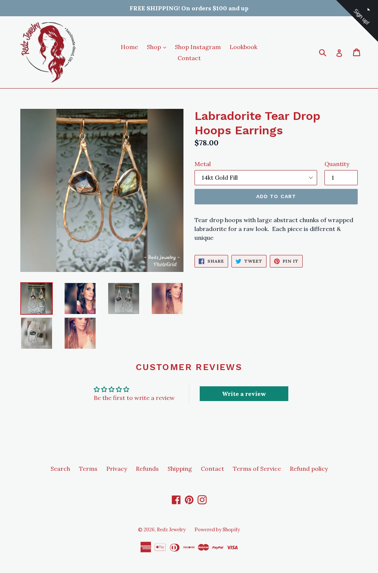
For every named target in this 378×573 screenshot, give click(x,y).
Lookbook (243, 47)
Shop (158, 47)
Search (60, 468)
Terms (88, 468)
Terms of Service (257, 468)
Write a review (244, 393)
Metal (203, 164)
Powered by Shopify (217, 530)
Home (129, 47)
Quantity (336, 164)
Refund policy (309, 468)
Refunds (147, 468)
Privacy (116, 468)
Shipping (180, 468)
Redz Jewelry (171, 530)
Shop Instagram (198, 47)
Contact (189, 58)
